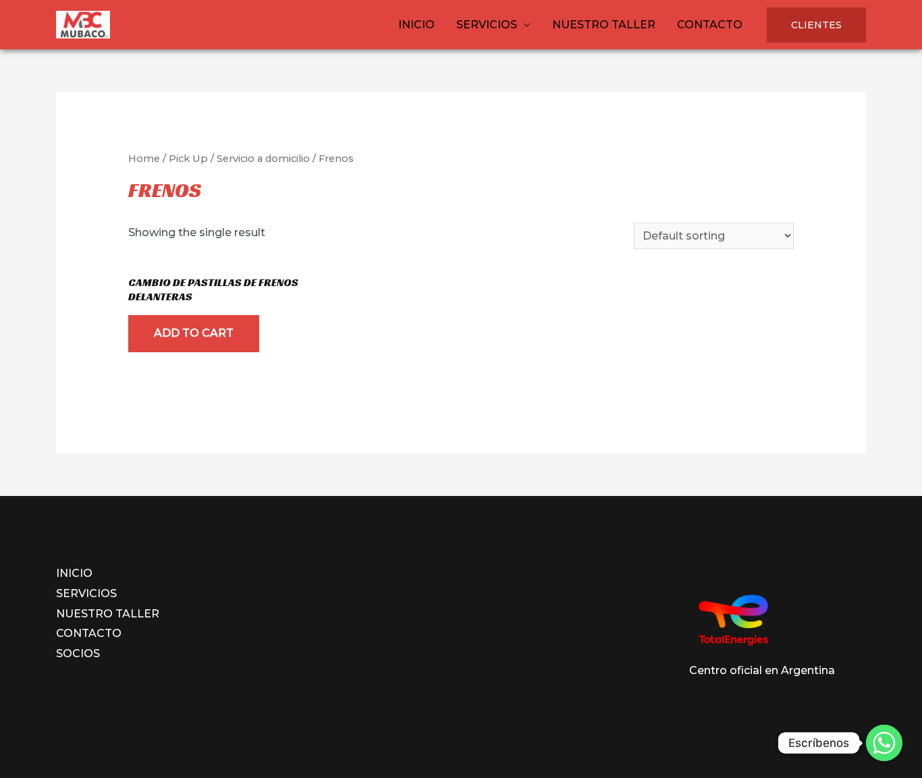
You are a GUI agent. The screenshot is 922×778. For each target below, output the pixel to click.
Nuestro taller (603, 24)
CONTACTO (88, 633)
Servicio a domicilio (263, 158)
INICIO (74, 573)
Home (144, 158)
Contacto (709, 24)
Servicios (486, 24)
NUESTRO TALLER (107, 613)
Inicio (416, 24)
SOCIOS (78, 653)
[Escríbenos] (884, 743)
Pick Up (188, 158)
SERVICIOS (86, 593)
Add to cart (194, 333)
